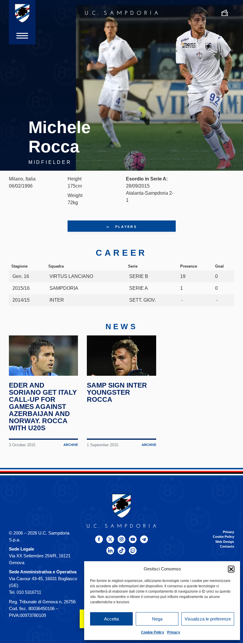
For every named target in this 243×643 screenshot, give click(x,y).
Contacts (227, 546)
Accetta (111, 618)
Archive (70, 445)
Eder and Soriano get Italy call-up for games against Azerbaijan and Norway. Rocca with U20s (43, 406)
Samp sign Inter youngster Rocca (117, 392)
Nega (157, 618)
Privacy (173, 632)
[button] (231, 569)
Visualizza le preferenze (208, 618)
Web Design (224, 541)
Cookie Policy (152, 632)
